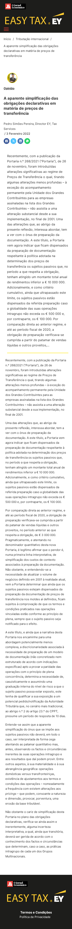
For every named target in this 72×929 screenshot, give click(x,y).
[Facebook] (6, 141)
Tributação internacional (32, 39)
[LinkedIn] (20, 141)
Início (7, 39)
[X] (13, 141)
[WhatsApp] (27, 141)
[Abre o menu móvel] (6, 29)
